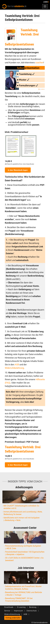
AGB (17, 364)
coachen (39, 62)
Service (7, 611)
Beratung (32, 607)
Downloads (8, 607)
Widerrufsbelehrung (14, 368)
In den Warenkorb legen (18, 170)
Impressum (18, 611)
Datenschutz (32, 611)
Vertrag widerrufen (12, 618)
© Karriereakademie (39, 622)
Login (45, 2)
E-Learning (21, 607)
